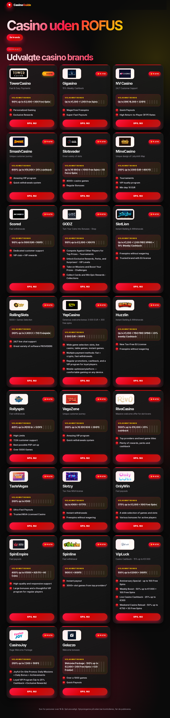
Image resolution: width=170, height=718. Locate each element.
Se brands (15, 37)
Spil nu (32, 123)
